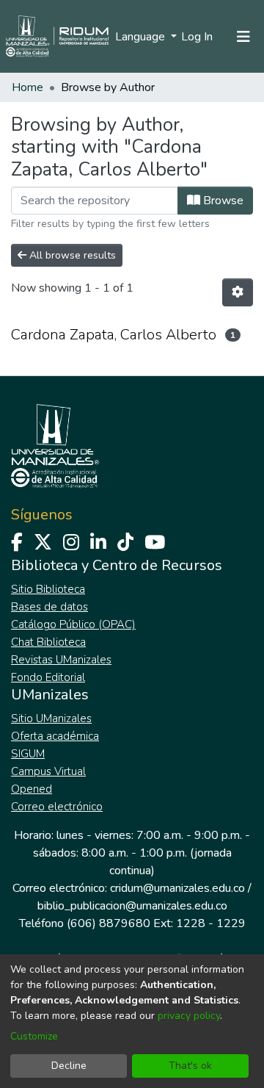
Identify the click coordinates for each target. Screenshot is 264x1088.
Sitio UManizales (51, 718)
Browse (221, 200)
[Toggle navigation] (243, 36)
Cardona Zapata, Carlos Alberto (113, 335)
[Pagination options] (237, 292)
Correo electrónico (57, 806)
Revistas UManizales (61, 659)
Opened (31, 789)
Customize (34, 1036)
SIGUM (28, 753)
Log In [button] (197, 37)
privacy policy (189, 1016)
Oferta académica (55, 736)
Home (27, 87)
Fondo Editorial (48, 677)
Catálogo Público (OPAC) (73, 624)
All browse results (71, 255)
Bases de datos (49, 606)
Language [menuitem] (141, 37)
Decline (69, 1066)
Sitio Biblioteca (48, 589)
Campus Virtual (48, 771)
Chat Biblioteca (48, 642)
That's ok (190, 1066)
